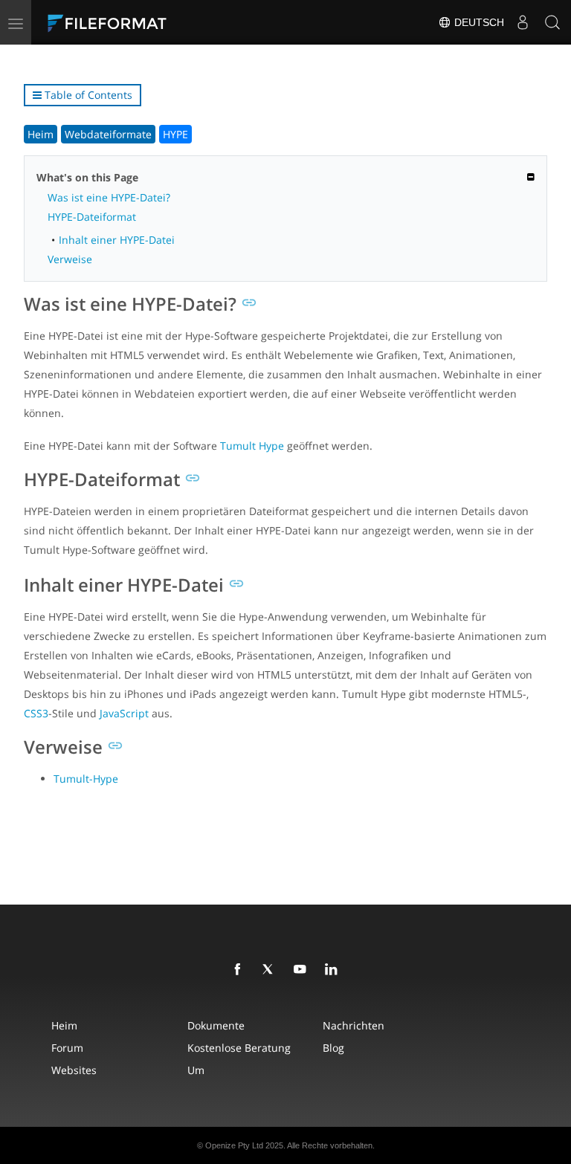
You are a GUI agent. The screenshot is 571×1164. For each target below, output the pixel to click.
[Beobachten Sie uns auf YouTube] (302, 970)
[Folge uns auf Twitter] (271, 970)
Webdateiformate (108, 134)
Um (195, 1070)
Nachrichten (353, 1025)
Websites (74, 1070)
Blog (333, 1048)
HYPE (175, 134)
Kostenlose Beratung (239, 1048)
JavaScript (124, 713)
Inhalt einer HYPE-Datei (117, 240)
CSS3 (36, 713)
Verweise (70, 259)
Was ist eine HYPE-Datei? (109, 197)
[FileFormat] (142, 22)
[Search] (552, 22)
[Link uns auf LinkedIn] (333, 970)
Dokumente (216, 1025)
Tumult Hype (252, 446)
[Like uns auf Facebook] (240, 970)
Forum (67, 1048)
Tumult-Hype (86, 779)
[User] (523, 22)
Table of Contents (87, 95)
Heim (41, 134)
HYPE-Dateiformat (92, 217)
